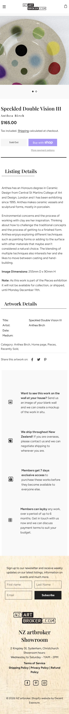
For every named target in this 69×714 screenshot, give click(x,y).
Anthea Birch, (22, 344)
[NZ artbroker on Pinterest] (36, 684)
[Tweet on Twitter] (38, 359)
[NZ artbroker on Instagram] (44, 684)
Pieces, (52, 344)
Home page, (39, 344)
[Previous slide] (28, 91)
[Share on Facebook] (32, 359)
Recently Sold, (10, 348)
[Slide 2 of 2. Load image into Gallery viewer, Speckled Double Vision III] (36, 91)
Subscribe (48, 595)
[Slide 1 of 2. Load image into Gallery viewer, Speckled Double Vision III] (32, 91)
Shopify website (41, 698)
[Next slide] (40, 91)
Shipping (23, 130)
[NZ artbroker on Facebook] (27, 684)
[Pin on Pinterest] (45, 359)
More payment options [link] (43, 150)
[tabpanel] (34, 50)
